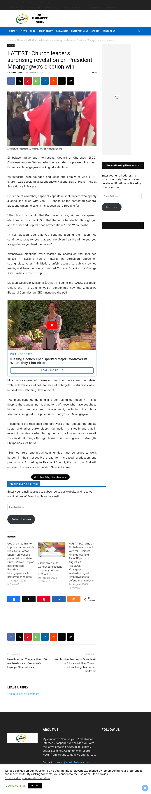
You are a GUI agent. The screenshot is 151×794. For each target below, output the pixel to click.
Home (12, 31)
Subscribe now (21, 519)
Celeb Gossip (34, 7)
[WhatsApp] (36, 81)
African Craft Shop (16, 7)
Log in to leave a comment (23, 693)
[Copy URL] (70, 81)
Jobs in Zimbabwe (71, 7)
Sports (95, 31)
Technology (46, 31)
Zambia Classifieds (92, 7)
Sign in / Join (45, 2)
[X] (19, 81)
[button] (139, 31)
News (24, 31)
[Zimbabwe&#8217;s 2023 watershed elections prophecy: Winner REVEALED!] (51, 549)
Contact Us (109, 7)
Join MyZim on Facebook (122, 225)
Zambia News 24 (51, 7)
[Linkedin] (45, 81)
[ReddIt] (53, 81)
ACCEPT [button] (35, 785)
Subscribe (112, 207)
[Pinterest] (28, 81)
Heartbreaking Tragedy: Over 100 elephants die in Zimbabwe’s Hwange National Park (27, 663)
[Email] (62, 81)
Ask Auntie (62, 31)
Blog (33, 31)
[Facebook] (11, 81)
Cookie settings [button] (16, 785)
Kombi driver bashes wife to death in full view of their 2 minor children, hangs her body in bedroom (75, 665)
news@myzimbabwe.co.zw (73, 762)
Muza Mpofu (17, 72)
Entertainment (79, 31)
